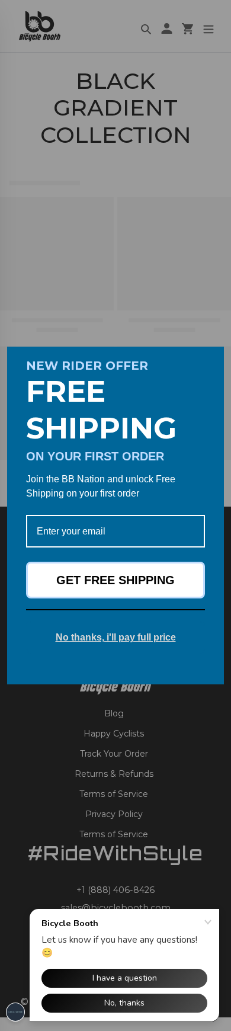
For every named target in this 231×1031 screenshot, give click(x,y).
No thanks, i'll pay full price (116, 637)
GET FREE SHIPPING (115, 580)
